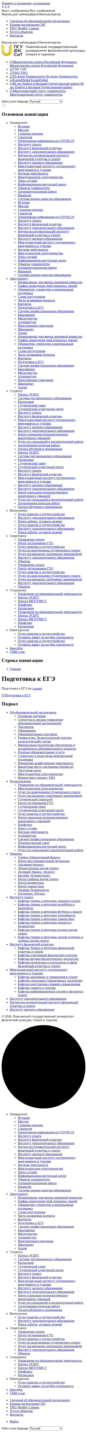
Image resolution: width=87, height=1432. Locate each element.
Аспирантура (27, 322)
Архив (22, 333)
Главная (15, 669)
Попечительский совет (33, 843)
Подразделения (20, 781)
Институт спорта (29, 144)
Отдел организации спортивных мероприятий (50, 554)
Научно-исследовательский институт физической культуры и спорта (43, 157)
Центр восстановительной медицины (44, 861)
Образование (27, 730)
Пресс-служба (27, 180)
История (24, 126)
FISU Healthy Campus (24, 28)
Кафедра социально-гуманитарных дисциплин (50, 980)
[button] (43, 14)
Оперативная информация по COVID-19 (46, 141)
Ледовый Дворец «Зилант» (36, 872)
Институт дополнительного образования (46, 151)
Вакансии (24, 195)
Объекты (24, 561)
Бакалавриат (26, 314)
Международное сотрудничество (40, 177)
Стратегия (25, 137)
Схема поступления (31, 296)
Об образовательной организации (33, 712)
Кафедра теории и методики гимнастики (46, 919)
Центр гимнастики (31, 886)
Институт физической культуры (40, 148)
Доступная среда (29, 770)
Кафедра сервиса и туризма (37, 987)
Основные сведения (32, 716)
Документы (26, 727)
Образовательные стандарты (37, 734)
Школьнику (26, 329)
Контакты (16, 35)
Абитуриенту (19, 278)
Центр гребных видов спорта (38, 879)
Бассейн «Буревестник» (34, 875)
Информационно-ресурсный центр (42, 184)
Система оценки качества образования (44, 199)
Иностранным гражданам (35, 325)
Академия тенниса (31, 864)
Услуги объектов (21, 32)
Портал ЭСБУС (28, 394)
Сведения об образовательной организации (40, 21)
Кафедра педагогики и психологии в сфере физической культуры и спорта (47, 964)
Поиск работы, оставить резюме (40, 521)
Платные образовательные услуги (41, 752)
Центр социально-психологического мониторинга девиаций (43, 436)
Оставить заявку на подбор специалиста (45, 637)
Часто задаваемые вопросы (36, 300)
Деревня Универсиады (33, 890)
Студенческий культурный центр (41, 409)
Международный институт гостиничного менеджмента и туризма (46, 168)
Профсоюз (25, 604)
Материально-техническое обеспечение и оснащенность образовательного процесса (47, 746)
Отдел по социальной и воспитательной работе (50, 441)
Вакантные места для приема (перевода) (45, 766)
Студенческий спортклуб (35, 799)
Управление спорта (31, 539)
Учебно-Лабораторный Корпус (39, 857)
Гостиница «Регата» (32, 893)
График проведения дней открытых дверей (47, 285)
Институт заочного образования (40, 162)
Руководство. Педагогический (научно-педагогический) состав (45, 739)
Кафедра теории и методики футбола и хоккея (50, 911)
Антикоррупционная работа (37, 191)
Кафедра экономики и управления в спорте (48, 977)
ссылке (37, 688)
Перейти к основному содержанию (26, 3)
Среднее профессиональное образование (46, 311)
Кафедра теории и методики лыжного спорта (49, 901)
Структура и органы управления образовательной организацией (40, 721)
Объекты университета (34, 188)
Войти (14, 1421)
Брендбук (16, 648)
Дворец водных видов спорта (38, 868)
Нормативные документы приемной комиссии (50, 282)
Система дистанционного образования (44, 398)
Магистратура (27, 318)
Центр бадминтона (31, 882)
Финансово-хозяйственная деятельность (45, 763)
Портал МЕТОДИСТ (32, 601)
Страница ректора (30, 133)
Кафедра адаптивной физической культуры (47, 955)
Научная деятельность (33, 173)
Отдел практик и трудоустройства (41, 514)
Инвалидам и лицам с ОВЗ (36, 777)
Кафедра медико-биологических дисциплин (48, 959)
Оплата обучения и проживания (40, 449)
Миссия (23, 130)
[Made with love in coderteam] (43, 1107)
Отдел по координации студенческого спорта (49, 550)
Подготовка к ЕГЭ (31, 307)
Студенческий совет (32, 405)
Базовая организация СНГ (28, 24)
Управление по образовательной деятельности (50, 594)
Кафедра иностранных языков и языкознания (49, 984)
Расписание (26, 401)
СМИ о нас (17, 651)
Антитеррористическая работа (39, 445)
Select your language (15, 101)
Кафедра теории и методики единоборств (46, 915)
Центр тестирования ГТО (35, 543)
